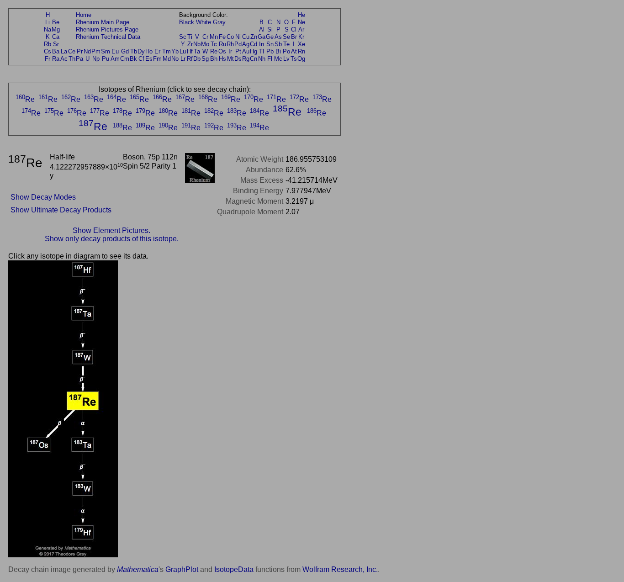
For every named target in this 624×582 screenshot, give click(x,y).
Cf (141, 58)
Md (167, 58)
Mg (56, 29)
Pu (105, 58)
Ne (301, 22)
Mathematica (138, 569)
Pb (270, 51)
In (261, 44)
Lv (286, 58)
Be (55, 22)
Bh (213, 58)
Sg (205, 58)
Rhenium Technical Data (108, 36)
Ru (222, 44)
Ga (261, 36)
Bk (133, 58)
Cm (124, 58)
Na (47, 29)
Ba (55, 51)
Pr (80, 51)
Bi (278, 51)
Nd (87, 51)
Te (286, 44)
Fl (269, 58)
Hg (253, 51)
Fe (222, 36)
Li (47, 22)
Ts (294, 58)
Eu (115, 51)
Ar (301, 29)
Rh (230, 44)
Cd (253, 44)
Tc (214, 44)
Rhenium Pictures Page (107, 29)
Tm (166, 51)
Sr (56, 44)
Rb (47, 44)
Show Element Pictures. (111, 230)
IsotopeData (234, 569)
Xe (301, 44)
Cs (47, 51)
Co (230, 36)
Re (213, 51)
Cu (245, 36)
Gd (125, 51)
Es (149, 58)
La (64, 51)
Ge (270, 36)
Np (96, 58)
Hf (190, 51)
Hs (222, 58)
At (294, 51)
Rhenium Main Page (102, 22)
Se (286, 36)
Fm (157, 58)
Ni (238, 36)
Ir (230, 51)
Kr (301, 36)
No (175, 58)
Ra (55, 58)
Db (197, 58)
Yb (175, 51)
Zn (253, 36)
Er (157, 51)
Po (286, 51)
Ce (71, 51)
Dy (141, 51)
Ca (55, 36)
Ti (189, 36)
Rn (301, 51)
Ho (149, 51)
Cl (293, 29)
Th (72, 58)
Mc (278, 58)
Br (294, 36)
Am (115, 58)
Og (301, 58)
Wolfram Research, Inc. (340, 569)
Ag (245, 44)
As (278, 36)
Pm (95, 51)
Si (270, 29)
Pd (238, 44)
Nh (261, 58)
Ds (238, 58)
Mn (214, 36)
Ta (197, 51)
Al (261, 29)
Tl (261, 51)
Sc (182, 36)
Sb (278, 44)
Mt (230, 58)
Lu (183, 51)
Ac (64, 58)
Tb (133, 51)
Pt (238, 51)
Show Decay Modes (43, 197)
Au (245, 51)
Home (83, 14)
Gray (219, 22)
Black (186, 22)
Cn (253, 58)
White (203, 22)
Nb (197, 44)
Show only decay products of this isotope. (112, 239)
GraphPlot (181, 569)
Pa (79, 58)
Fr (47, 58)
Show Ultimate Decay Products (61, 210)
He (301, 14)
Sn (270, 44)
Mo (205, 44)
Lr (182, 58)
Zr (190, 44)
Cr (205, 36)
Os (222, 51)
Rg (245, 58)
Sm (105, 51)
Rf (190, 58)
